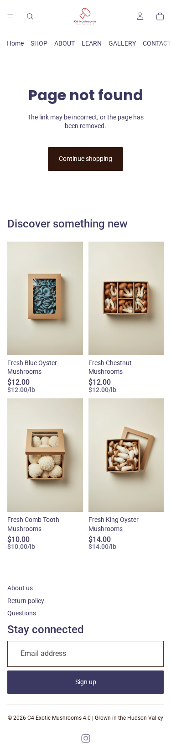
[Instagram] (85, 738)
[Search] (30, 16)
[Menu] (10, 16)
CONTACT (157, 43)
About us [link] (20, 588)
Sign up (85, 682)
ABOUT (64, 43)
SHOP (39, 43)
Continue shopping (85, 158)
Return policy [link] (25, 600)
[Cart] (160, 16)
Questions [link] (21, 613)
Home (15, 43)
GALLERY (122, 43)
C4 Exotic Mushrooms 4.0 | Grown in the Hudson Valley (95, 718)
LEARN (92, 43)
